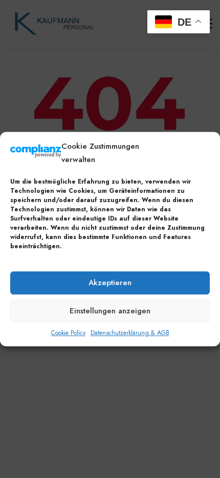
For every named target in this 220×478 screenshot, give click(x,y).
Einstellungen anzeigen (110, 310)
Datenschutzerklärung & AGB (130, 332)
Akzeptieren (110, 282)
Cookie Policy (68, 332)
